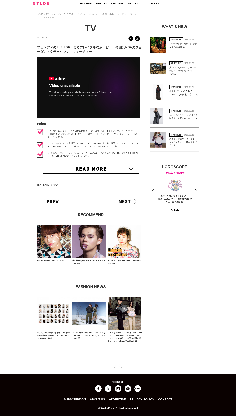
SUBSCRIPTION (75, 399)
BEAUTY (101, 3)
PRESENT (153, 3)
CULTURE (117, 3)
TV (129, 3)
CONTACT (165, 399)
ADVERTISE (117, 399)
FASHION (86, 3)
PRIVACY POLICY (142, 399)
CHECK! (175, 210)
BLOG (139, 3)
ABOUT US (97, 399)
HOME (40, 14)
